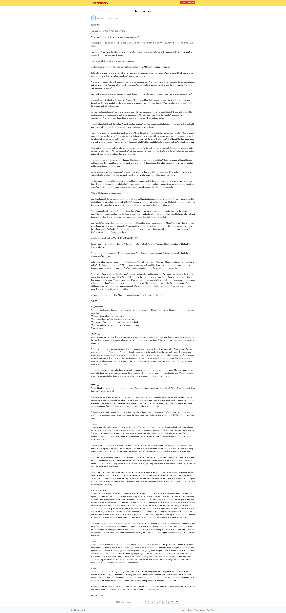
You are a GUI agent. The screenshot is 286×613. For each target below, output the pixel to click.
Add (183, 3)
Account (191, 3)
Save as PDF (174, 602)
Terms (190, 610)
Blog (208, 610)
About (213, 610)
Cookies (203, 610)
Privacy (196, 610)
